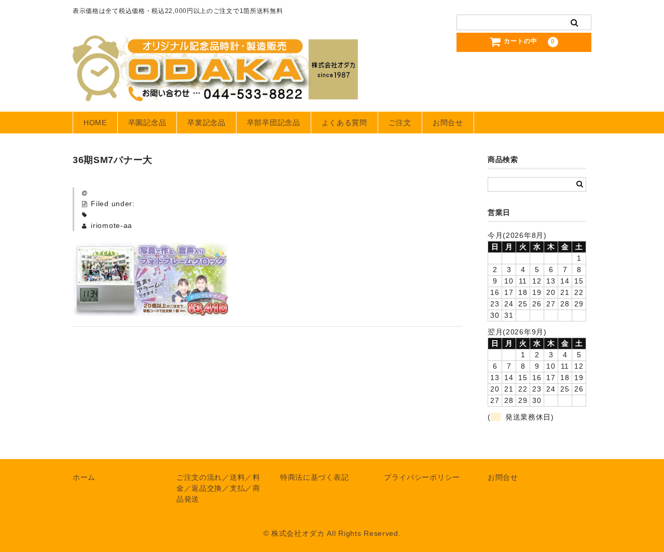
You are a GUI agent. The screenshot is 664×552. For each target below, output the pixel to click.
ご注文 (400, 122)
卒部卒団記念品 (273, 122)
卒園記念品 (147, 122)
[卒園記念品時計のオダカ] (215, 91)
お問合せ (448, 122)
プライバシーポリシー (422, 477)
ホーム (84, 477)
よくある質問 (344, 122)
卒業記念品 (206, 122)
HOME (95, 122)
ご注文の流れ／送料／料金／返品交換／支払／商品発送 (218, 488)
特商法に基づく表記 (314, 477)
